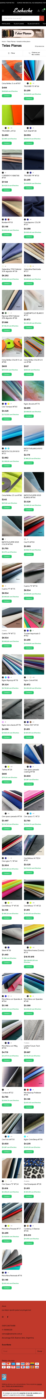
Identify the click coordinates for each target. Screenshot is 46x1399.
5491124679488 (8, 1326)
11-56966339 (7, 1330)
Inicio (4, 42)
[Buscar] (41, 18)
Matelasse (6, 24)
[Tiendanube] (11, 1391)
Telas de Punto (33, 24)
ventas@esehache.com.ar (12, 1334)
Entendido (29, 1395)
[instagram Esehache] (3, 1317)
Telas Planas (18, 24)
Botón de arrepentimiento (14, 1386)
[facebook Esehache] (7, 1317)
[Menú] (3, 11)
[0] (43, 10)
